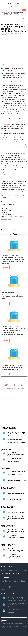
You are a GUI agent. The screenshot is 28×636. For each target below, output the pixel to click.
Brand (9, 13)
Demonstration (16, 13)
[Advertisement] (14, 50)
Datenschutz (3, 630)
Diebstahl (13, 14)
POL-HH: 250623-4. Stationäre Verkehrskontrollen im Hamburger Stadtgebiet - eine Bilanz (15, 460)
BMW (9, 89)
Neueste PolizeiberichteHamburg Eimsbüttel (9, 467)
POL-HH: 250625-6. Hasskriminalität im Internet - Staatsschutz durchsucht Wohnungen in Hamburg (16, 454)
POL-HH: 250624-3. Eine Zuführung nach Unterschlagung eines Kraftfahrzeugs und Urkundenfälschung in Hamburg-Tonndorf (13, 332)
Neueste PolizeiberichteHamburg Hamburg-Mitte (9, 428)
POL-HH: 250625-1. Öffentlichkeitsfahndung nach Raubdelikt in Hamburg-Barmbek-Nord (16, 499)
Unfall (23, 12)
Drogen (10, 14)
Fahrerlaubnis (7, 124)
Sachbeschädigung (5, 14)
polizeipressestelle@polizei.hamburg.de (14, 216)
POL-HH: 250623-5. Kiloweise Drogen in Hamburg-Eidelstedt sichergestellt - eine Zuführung (16, 480)
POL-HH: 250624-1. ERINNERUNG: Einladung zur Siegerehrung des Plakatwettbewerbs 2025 (13, 367)
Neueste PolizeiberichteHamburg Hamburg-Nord (9, 488)
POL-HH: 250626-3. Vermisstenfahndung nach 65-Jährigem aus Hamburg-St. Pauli (16, 434)
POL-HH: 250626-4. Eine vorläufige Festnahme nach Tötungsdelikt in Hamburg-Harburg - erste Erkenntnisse (16, 550)
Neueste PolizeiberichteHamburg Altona (9, 448)
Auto (16, 73)
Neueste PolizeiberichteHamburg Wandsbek (9, 507)
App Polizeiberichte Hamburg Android (11, 573)
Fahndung (14, 12)
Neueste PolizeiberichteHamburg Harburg (9, 545)
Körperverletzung (19, 12)
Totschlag (4, 13)
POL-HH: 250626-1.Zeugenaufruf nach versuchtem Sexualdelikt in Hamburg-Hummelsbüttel (16, 512)
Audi (10, 155)
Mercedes (3, 135)
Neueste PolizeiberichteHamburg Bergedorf (9, 526)
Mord (7, 13)
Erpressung (18, 14)
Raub (11, 12)
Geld (8, 81)
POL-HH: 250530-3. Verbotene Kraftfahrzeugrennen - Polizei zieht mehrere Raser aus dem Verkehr (15, 537)
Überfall (12, 13)
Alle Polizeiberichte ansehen (13, 616)
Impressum (10, 630)
